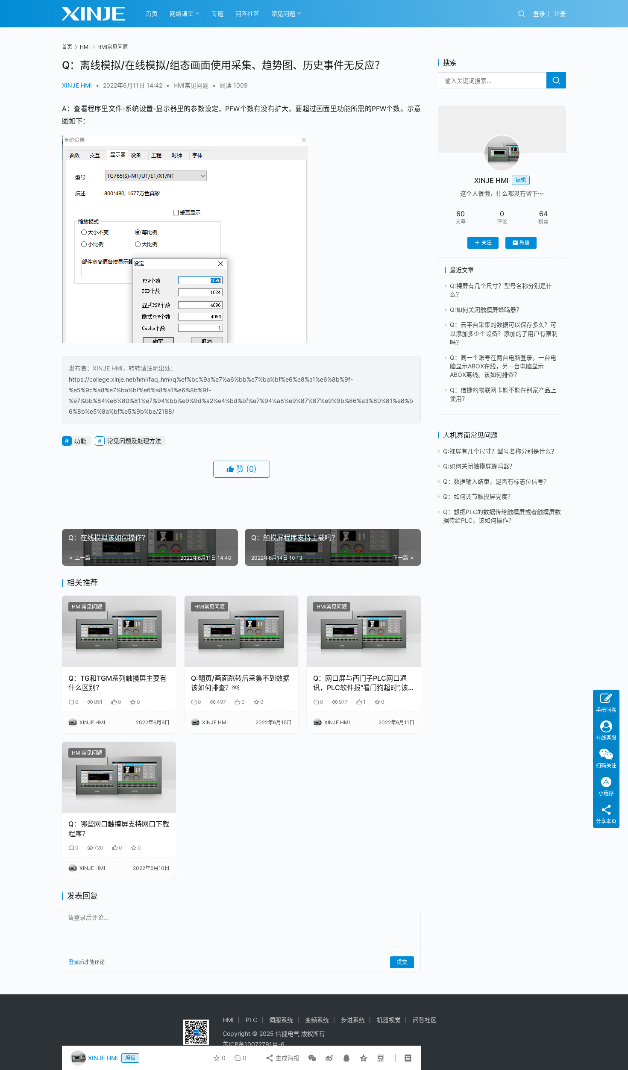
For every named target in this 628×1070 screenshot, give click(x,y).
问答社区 (247, 13)
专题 (217, 13)
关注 (486, 242)
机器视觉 (389, 1019)
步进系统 (353, 1019)
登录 (539, 13)
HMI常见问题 (190, 85)
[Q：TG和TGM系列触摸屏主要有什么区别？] (119, 631)
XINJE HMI (77, 85)
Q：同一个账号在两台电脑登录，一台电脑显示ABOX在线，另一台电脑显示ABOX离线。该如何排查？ (503, 366)
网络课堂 (182, 13)
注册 (560, 13)
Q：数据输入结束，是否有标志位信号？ (496, 481)
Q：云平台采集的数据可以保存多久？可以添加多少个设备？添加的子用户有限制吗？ (504, 333)
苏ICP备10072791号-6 (254, 1044)
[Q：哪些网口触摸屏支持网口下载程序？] (119, 777)
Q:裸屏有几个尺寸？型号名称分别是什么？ (500, 451)
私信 (524, 242)
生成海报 (286, 1057)
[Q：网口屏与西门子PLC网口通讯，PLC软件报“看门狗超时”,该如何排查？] (364, 631)
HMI (228, 1019)
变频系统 (317, 1019)
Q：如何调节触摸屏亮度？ (478, 496)
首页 (152, 13)
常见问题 (283, 13)
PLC (251, 1019)
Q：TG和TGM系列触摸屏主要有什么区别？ (117, 683)
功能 (80, 440)
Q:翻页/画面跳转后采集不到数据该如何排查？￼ (240, 683)
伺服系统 (281, 1019)
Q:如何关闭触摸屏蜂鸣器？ (486, 309)
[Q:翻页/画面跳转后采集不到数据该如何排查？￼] (242, 631)
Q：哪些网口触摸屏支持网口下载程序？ (118, 829)
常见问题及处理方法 (134, 440)
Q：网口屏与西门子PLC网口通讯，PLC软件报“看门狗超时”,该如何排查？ (360, 683)
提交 (402, 962)
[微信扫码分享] (312, 1058)
